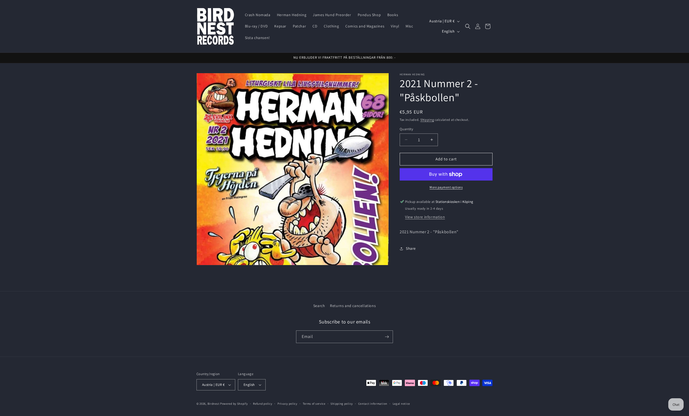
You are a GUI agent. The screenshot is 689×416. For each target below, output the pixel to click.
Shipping (427, 120)
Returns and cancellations (353, 305)
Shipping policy (342, 404)
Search (319, 305)
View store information (425, 216)
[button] (468, 26)
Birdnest (214, 404)
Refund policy (262, 404)
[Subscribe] (387, 336)
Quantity (406, 129)
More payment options (446, 187)
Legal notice (401, 404)
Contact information (372, 404)
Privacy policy (287, 404)
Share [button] (411, 248)
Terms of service (314, 404)
